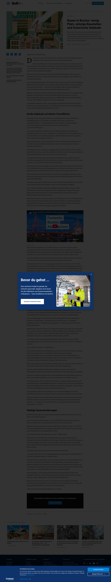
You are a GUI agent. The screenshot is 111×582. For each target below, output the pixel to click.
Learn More (30, 575)
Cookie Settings (24, 579)
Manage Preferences (97, 574)
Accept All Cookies (98, 569)
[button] (91, 274)
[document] (55, 291)
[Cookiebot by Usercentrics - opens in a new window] (9, 579)
